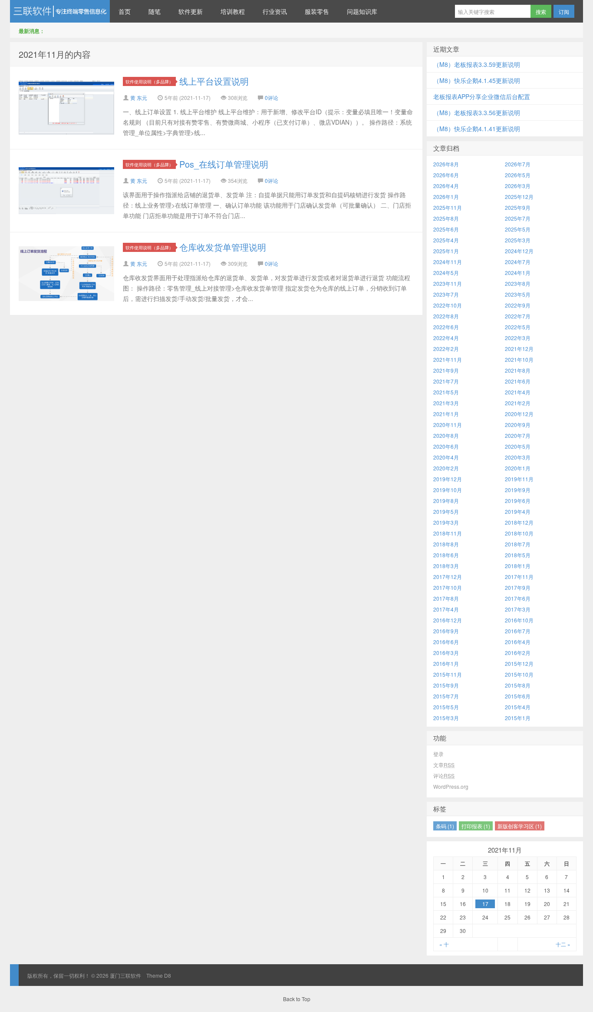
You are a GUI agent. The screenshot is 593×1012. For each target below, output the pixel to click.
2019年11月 (519, 479)
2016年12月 (447, 620)
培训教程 (233, 11)
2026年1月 (446, 196)
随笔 (154, 11)
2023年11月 (447, 283)
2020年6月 (446, 446)
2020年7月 (517, 435)
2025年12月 (519, 196)
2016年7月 (517, 631)
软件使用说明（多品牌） (149, 81)
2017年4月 (446, 609)
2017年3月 (517, 609)
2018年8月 (446, 544)
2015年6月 (517, 696)
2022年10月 (447, 305)
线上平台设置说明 (214, 81)
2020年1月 (517, 468)
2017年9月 (517, 587)
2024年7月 (517, 261)
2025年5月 (517, 229)
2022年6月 (446, 327)
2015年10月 (519, 674)
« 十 (444, 944)
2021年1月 (446, 413)
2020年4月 (446, 457)
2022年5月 (517, 327)
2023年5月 (517, 294)
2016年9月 (446, 631)
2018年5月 (517, 555)
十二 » (563, 944)
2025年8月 (446, 218)
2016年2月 (517, 652)
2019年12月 (447, 479)
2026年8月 (446, 164)
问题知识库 (362, 11)
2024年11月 (447, 261)
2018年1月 (517, 565)
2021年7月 (446, 381)
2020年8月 (446, 435)
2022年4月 (446, 337)
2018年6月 (446, 555)
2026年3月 (517, 185)
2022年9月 (517, 305)
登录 (438, 753)
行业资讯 (275, 11)
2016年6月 (446, 641)
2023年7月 (446, 294)
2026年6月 (446, 175)
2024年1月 (517, 272)
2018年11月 (447, 533)
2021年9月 (446, 370)
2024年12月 (519, 251)
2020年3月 (517, 457)
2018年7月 (517, 544)
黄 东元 (138, 97)
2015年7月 (446, 696)
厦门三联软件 (60, 11)
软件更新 (190, 11)
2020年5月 (517, 446)
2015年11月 (447, 674)
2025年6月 (446, 229)
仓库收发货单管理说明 (222, 247)
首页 (125, 11)
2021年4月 (517, 392)
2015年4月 (517, 707)
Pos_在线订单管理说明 (223, 164)
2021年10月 (519, 359)
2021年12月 (519, 348)
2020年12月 (519, 413)
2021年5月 (446, 392)
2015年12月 (519, 663)
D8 (167, 975)
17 (485, 903)
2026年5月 (517, 175)
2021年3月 (446, 403)
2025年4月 (446, 240)
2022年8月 (446, 316)
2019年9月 (517, 489)
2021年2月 (517, 403)
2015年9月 (446, 685)
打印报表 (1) (475, 826)
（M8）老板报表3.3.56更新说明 (476, 112)
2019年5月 (446, 511)
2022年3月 (517, 337)
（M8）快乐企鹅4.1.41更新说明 (476, 128)
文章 (444, 764)
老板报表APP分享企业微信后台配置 (481, 96)
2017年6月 (517, 598)
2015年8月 (517, 685)
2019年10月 (447, 489)
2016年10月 (519, 620)
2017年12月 (447, 576)
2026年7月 (517, 164)
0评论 (271, 97)
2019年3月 (446, 522)
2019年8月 (446, 500)
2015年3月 (446, 717)
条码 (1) (445, 826)
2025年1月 (446, 251)
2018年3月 (446, 565)
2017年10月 (447, 587)
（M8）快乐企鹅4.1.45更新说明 (476, 80)
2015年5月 (446, 707)
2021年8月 (517, 370)
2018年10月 (519, 533)
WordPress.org (450, 786)
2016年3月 (446, 652)
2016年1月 (446, 663)
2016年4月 (517, 641)
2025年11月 (447, 207)
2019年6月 (517, 500)
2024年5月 (446, 272)
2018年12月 (519, 522)
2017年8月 (446, 598)
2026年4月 (446, 185)
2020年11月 (447, 424)
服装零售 (317, 11)
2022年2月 (446, 348)
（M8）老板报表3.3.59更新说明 (476, 64)
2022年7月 (517, 316)
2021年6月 (517, 381)
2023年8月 (517, 283)
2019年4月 (517, 511)
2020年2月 (446, 468)
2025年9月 (517, 207)
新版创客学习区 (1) (519, 826)
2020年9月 (517, 424)
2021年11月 (447, 359)
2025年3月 (517, 240)
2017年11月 (519, 576)
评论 (444, 775)
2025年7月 (517, 218)
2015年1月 (517, 717)
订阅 (564, 11)
